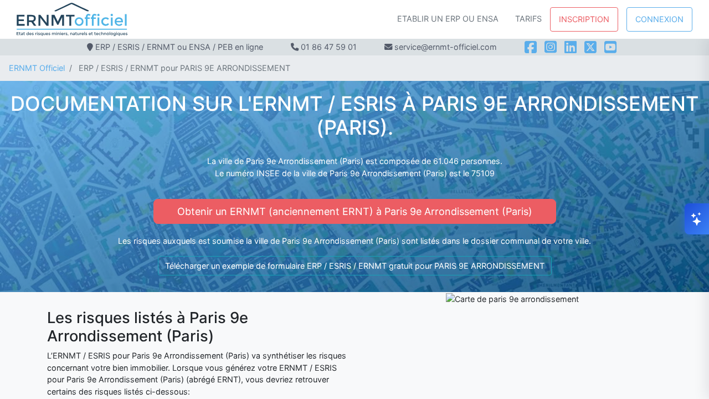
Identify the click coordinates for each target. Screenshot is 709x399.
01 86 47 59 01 (329, 47)
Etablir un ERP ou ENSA (448, 18)
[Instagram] (550, 47)
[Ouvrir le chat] (697, 218)
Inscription (584, 19)
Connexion (659, 19)
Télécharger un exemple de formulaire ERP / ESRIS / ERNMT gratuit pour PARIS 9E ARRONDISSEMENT (354, 265)
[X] (590, 47)
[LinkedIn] (570, 47)
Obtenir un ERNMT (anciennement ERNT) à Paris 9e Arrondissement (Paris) (354, 211)
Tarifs (528, 18)
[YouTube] (610, 47)
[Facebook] (531, 47)
